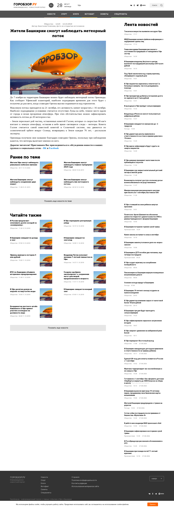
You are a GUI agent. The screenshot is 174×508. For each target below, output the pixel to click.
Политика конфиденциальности (84, 480)
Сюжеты (44, 489)
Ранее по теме (25, 157)
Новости (44, 477)
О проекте (75, 477)
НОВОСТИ (51, 14)
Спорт (43, 480)
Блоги (43, 483)
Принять (153, 504)
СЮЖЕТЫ (104, 14)
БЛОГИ (76, 14)
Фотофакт (45, 486)
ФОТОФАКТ (89, 14)
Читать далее (31, 168)
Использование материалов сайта (85, 486)
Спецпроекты (46, 493)
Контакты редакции (79, 483)
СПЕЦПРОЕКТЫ (120, 14)
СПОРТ (64, 14)
